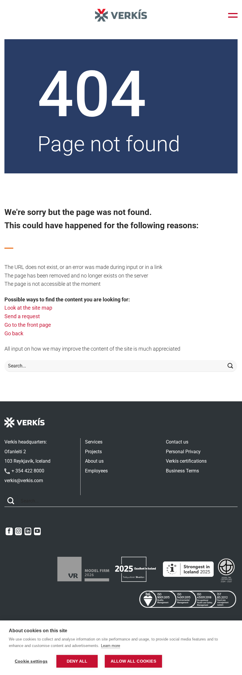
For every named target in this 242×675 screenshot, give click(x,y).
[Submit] (230, 366)
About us (94, 461)
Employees (96, 471)
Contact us (177, 442)
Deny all (77, 661)
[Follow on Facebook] (9, 531)
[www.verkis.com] (121, 15)
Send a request (22, 316)
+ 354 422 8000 (27, 471)
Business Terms (182, 471)
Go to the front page (27, 325)
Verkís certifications (186, 461)
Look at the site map (28, 308)
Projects (93, 451)
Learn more (110, 645)
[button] (233, 15)
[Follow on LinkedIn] (27, 531)
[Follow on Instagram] (18, 531)
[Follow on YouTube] (37, 531)
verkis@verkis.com (23, 480)
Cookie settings (31, 661)
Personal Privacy (183, 451)
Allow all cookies (133, 661)
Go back (13, 333)
